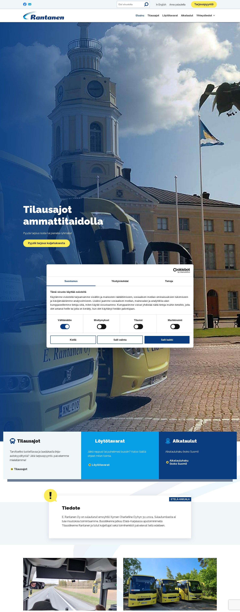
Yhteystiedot (204, 15)
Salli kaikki (167, 339)
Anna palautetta (177, 4)
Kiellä (73, 339)
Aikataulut (187, 15)
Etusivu (140, 15)
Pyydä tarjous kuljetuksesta (46, 243)
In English (161, 4)
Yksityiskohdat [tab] (120, 281)
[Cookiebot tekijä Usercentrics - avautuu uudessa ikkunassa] (175, 270)
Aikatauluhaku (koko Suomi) (179, 462)
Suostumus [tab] (71, 281)
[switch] (101, 326)
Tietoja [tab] (169, 281)
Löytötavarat (170, 15)
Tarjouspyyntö (204, 4)
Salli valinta (120, 339)
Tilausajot (153, 15)
